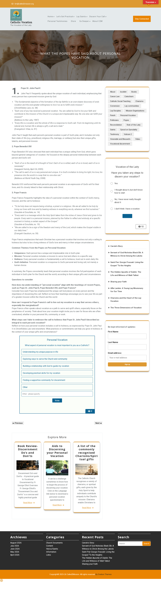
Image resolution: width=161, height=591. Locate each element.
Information (51, 552)
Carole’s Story (116, 246)
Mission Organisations (135, 111)
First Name (113, 331)
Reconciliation (116, 125)
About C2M (97, 21)
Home (50, 17)
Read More (27, 502)
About (112, 92)
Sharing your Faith (118, 282)
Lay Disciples (115, 111)
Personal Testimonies (57, 21)
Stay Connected (142, 19)
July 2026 (14, 546)
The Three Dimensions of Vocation (126, 308)
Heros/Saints (52, 549)
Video (137, 139)
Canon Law (114, 96)
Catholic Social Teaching (120, 101)
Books (134, 92)
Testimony (114, 134)
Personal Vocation (128, 115)
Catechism (129, 96)
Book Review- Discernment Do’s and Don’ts (28, 451)
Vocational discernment (120, 144)
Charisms (139, 101)
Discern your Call (97, 17)
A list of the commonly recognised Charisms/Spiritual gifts (86, 452)
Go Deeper (84, 21)
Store (73, 21)
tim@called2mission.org (24, 4)
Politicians (114, 120)
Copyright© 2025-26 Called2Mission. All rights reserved (81, 574)
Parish (112, 115)
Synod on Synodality (128, 129)
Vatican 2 (128, 134)
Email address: (115, 353)
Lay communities (132, 106)
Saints (112, 129)
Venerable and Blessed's (120, 139)
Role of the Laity (133, 125)
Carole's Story (88, 543)
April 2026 (14, 555)
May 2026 (14, 552)
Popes (126, 120)
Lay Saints (81, 17)
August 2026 (16, 543)
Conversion (115, 106)
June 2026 (15, 549)
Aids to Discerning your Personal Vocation (57, 451)
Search (146, 544)
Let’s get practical (64, 17)
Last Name (113, 342)
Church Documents (54, 543)
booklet (123, 92)
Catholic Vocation (21, 22)
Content (49, 546)
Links (48, 555)
